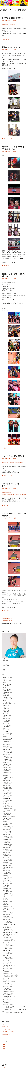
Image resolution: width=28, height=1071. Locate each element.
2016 (5, 1054)
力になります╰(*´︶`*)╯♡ (8, 1034)
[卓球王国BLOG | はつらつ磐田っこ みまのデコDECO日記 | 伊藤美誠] (14, 3)
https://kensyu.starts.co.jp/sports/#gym (12, 462)
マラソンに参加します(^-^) (12, 18)
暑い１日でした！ (6, 1024)
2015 (5, 1056)
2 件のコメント (6, 39)
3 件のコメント (6, 448)
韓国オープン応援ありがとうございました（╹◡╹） (14, 148)
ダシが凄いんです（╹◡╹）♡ (9, 1029)
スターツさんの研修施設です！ (14, 456)
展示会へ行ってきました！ (12, 47)
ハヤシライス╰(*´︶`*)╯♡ (8, 1031)
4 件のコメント (6, 265)
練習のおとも (5, 1026)
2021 (5, 1044)
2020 (5, 1046)
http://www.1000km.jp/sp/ (9, 24)
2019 (5, 1048)
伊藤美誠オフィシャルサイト (9, 620)
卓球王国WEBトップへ (7, 618)
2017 (5, 1052)
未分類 (14, 20)
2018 (5, 1050)
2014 (5, 1058)
